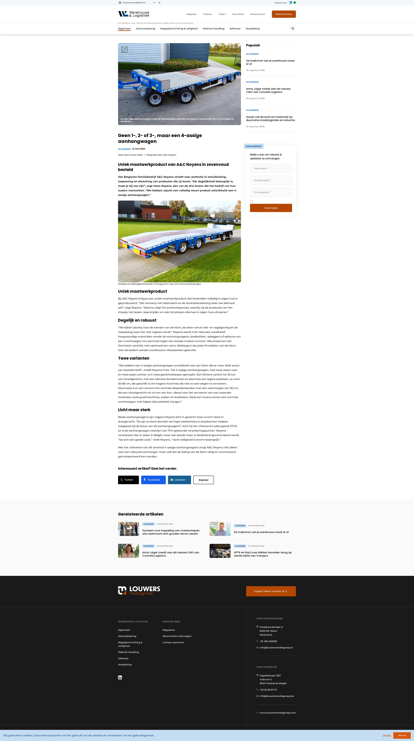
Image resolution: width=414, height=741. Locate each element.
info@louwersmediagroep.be (277, 696)
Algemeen (124, 28)
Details (387, 735)
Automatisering (145, 28)
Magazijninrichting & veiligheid (179, 28)
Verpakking (253, 28)
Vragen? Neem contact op (269, 591)
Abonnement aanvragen (177, 636)
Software (235, 28)
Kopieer (203, 479)
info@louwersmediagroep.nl (276, 647)
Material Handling (213, 28)
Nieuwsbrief (238, 14)
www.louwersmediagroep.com (278, 712)
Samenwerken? (257, 14)
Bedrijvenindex (284, 14)
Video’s (222, 14)
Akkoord (402, 735)
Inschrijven (271, 207)
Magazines (191, 14)
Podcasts (207, 14)
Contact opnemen (173, 642)
